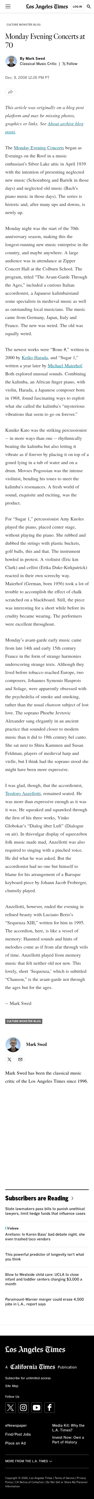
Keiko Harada (35, 357)
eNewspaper (16, 1425)
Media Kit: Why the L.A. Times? (68, 1428)
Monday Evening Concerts (39, 147)
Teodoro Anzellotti (23, 793)
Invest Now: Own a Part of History (68, 1440)
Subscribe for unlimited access (28, 1378)
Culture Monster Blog (23, 24)
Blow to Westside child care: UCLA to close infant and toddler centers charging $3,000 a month (43, 1279)
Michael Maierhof (65, 365)
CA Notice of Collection (29, 1482)
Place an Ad (15, 1443)
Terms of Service (64, 1478)
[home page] (47, 6)
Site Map (11, 1386)
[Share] (10, 92)
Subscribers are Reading (36, 1198)
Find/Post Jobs (18, 1434)
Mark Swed (35, 59)
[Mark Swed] (11, 61)
